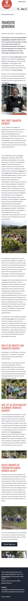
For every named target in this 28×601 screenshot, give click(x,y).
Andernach (21, 171)
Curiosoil (4, 280)
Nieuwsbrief (23, 1)
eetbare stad (8, 173)
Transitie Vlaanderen (17, 70)
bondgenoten (5, 576)
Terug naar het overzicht (7, 14)
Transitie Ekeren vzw (9, 544)
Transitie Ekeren (5, 39)
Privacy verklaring (5, 596)
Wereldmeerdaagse (16, 432)
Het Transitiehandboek (16, 57)
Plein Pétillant (10, 319)
